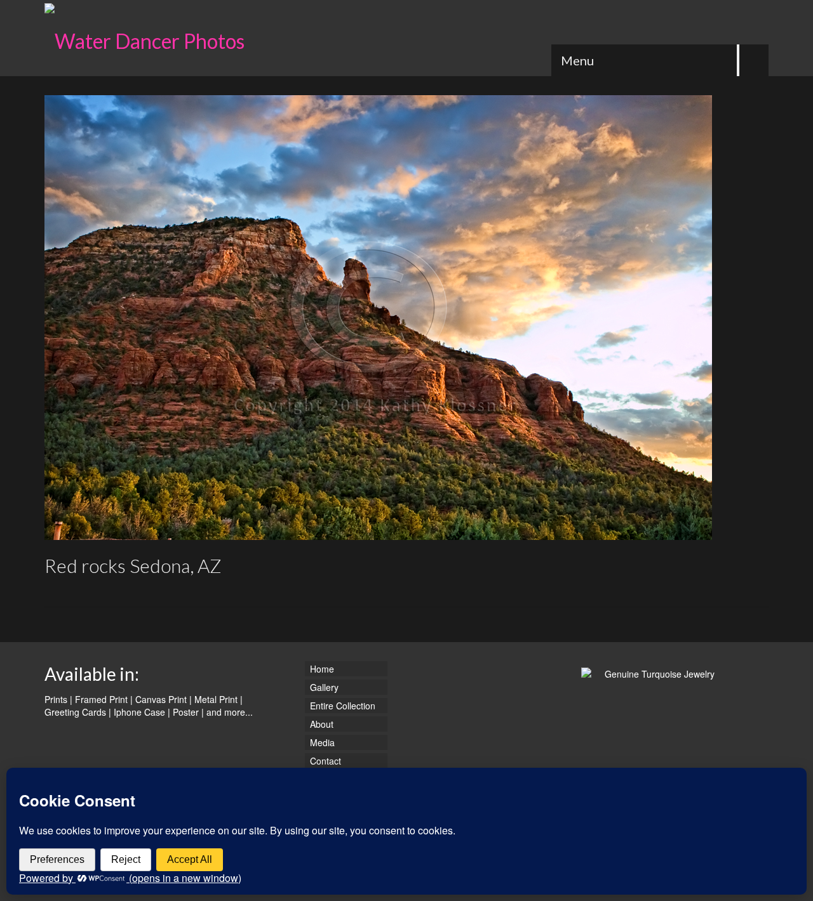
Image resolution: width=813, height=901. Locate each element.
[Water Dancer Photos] (158, 38)
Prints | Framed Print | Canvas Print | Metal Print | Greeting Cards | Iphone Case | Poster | (143, 705)
